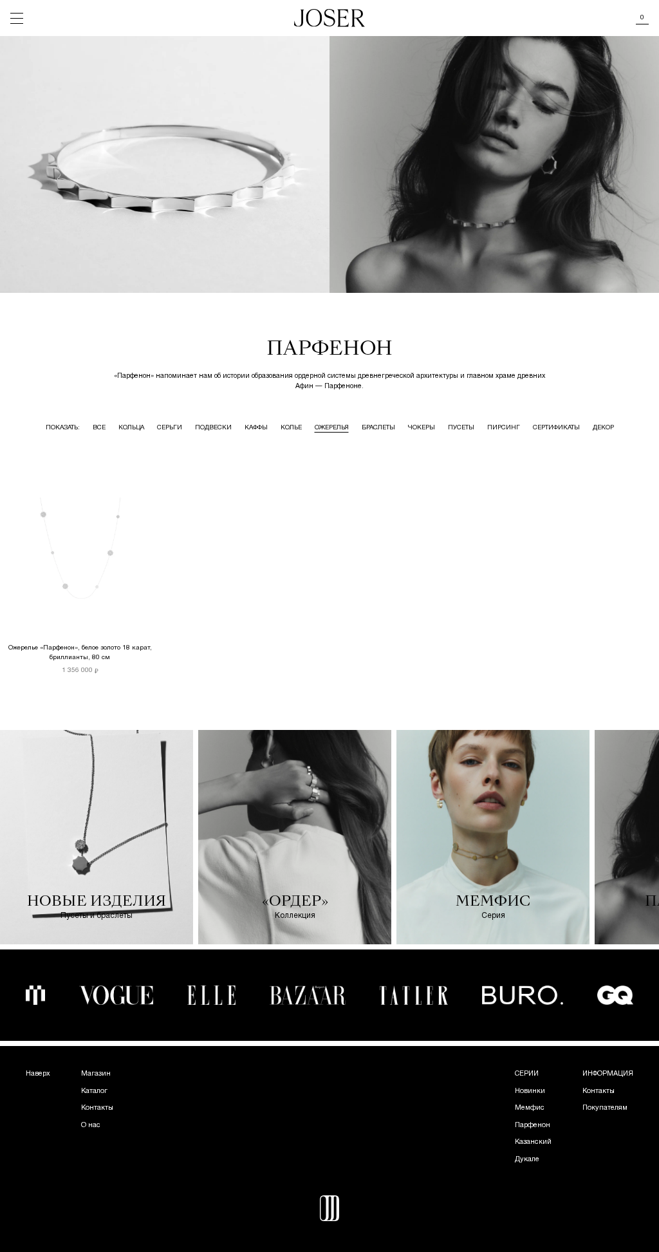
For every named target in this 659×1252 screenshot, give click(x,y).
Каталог (94, 1091)
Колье (291, 428)
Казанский (533, 1142)
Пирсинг (503, 428)
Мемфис (529, 1108)
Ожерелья (332, 428)
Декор (603, 428)
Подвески (213, 428)
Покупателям (604, 1108)
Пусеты (461, 428)
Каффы (256, 428)
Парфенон (532, 1125)
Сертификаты (556, 428)
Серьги (169, 428)
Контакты (97, 1108)
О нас (90, 1125)
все (99, 428)
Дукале (527, 1159)
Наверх (38, 1073)
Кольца (131, 428)
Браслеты (378, 428)
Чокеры (421, 428)
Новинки (530, 1091)
